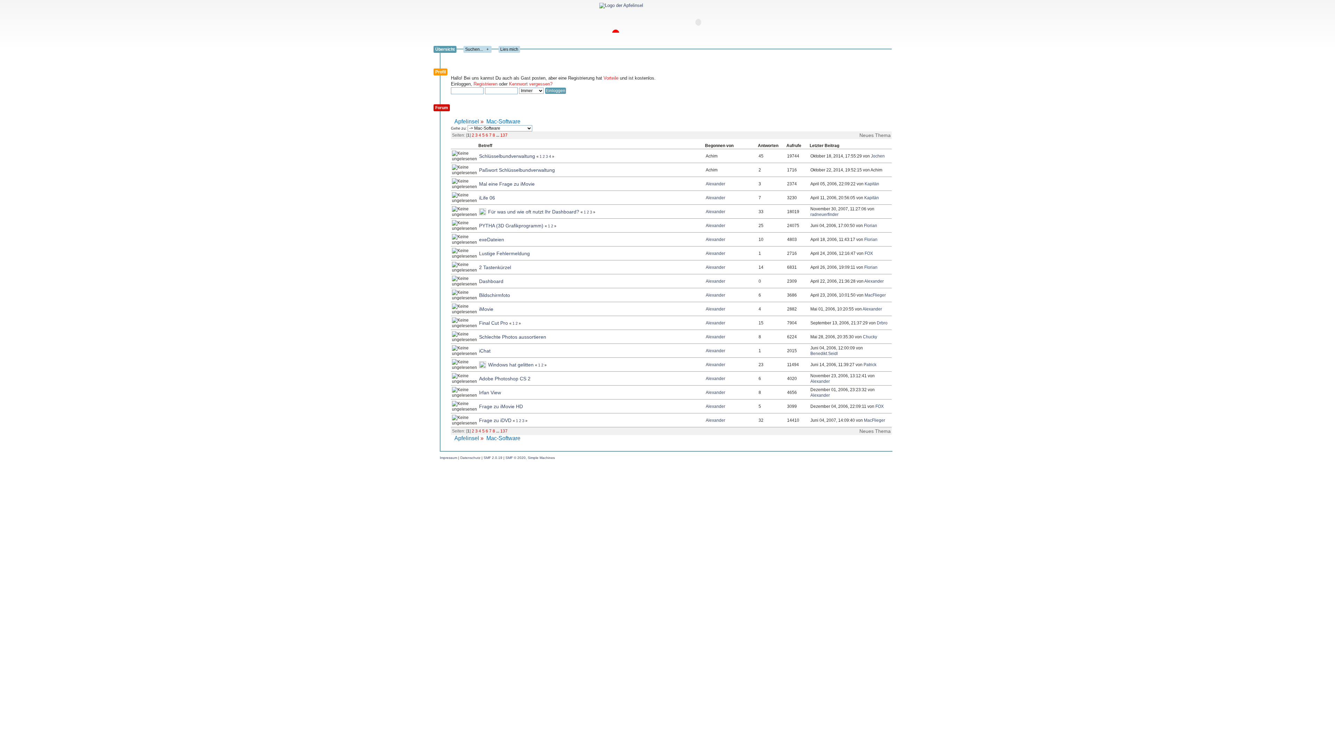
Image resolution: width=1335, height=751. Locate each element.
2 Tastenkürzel (495, 267)
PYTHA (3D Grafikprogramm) (511, 225)
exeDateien (491, 239)
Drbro (882, 323)
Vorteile (611, 78)
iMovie (486, 309)
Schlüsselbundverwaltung (507, 156)
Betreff (485, 145)
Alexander (715, 183)
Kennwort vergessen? (530, 84)
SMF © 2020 (515, 458)
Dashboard (491, 281)
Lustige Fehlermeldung (504, 253)
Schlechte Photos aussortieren (512, 337)
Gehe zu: (459, 128)
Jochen (878, 156)
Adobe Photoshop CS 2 (505, 378)
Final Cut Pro (493, 323)
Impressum (448, 458)
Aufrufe (793, 145)
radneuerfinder (824, 214)
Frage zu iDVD (495, 420)
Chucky (870, 336)
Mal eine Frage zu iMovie (507, 184)
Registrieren (485, 84)
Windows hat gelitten (511, 365)
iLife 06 (487, 198)
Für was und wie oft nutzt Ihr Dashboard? (533, 212)
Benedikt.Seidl (824, 353)
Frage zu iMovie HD (501, 406)
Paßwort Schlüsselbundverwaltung (517, 170)
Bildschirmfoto (494, 295)
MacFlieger (875, 295)
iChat (485, 351)
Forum (441, 107)
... (498, 135)
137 (504, 135)
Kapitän (872, 183)
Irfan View (490, 392)
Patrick (870, 364)
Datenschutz (470, 458)
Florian (870, 225)
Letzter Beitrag (824, 145)
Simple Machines (541, 458)
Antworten (768, 145)
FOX (869, 253)
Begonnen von (720, 145)
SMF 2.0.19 (493, 458)
